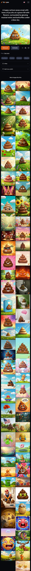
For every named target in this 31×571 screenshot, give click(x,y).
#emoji (12, 58)
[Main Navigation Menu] (28, 2)
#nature (19, 58)
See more (6, 53)
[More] (22, 47)
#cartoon (4, 58)
